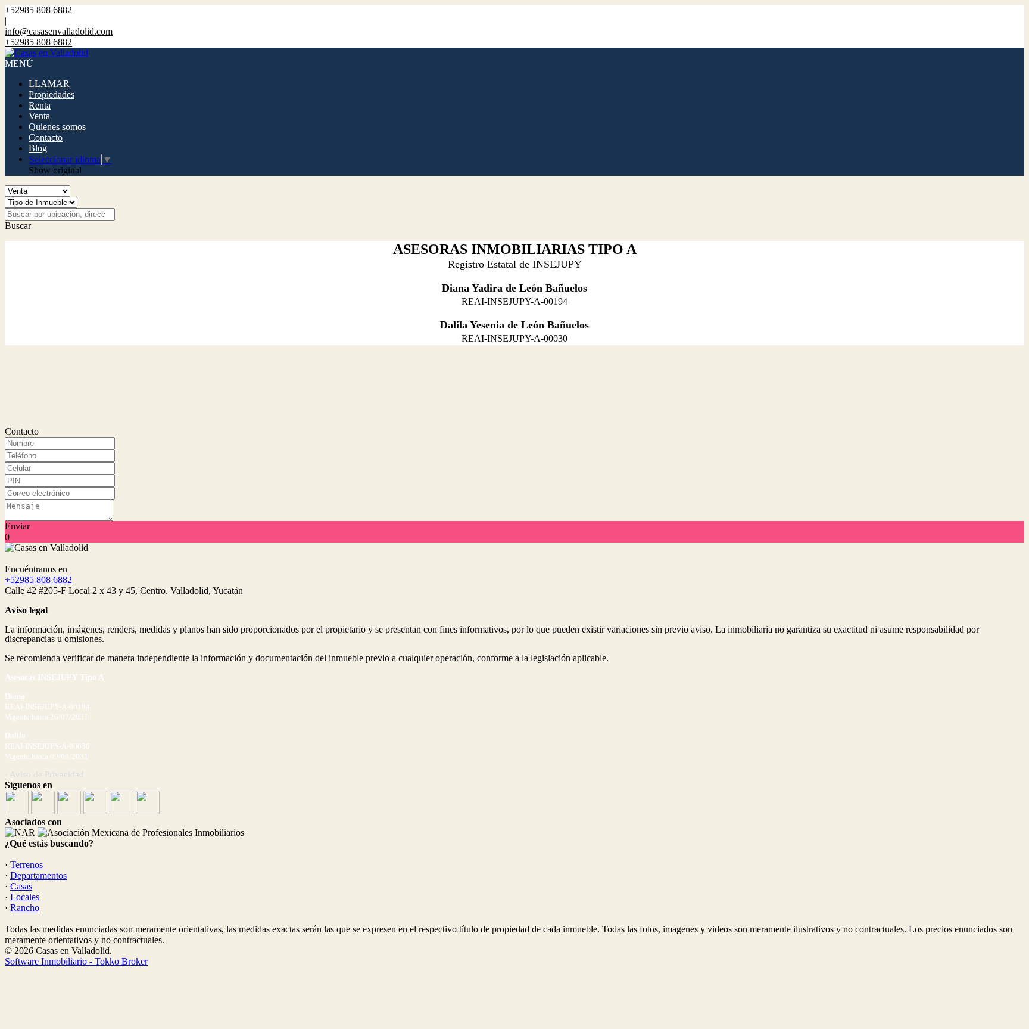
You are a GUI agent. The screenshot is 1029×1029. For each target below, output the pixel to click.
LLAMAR (49, 84)
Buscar (18, 226)
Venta (39, 116)
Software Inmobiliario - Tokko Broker (76, 961)
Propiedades (51, 94)
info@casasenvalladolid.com (59, 31)
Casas (21, 886)
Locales (24, 897)
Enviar (17, 526)
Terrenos (26, 865)
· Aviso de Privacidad (44, 774)
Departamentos (38, 875)
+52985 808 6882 (38, 580)
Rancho (24, 908)
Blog (38, 148)
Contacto (46, 137)
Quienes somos (57, 127)
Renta (40, 105)
